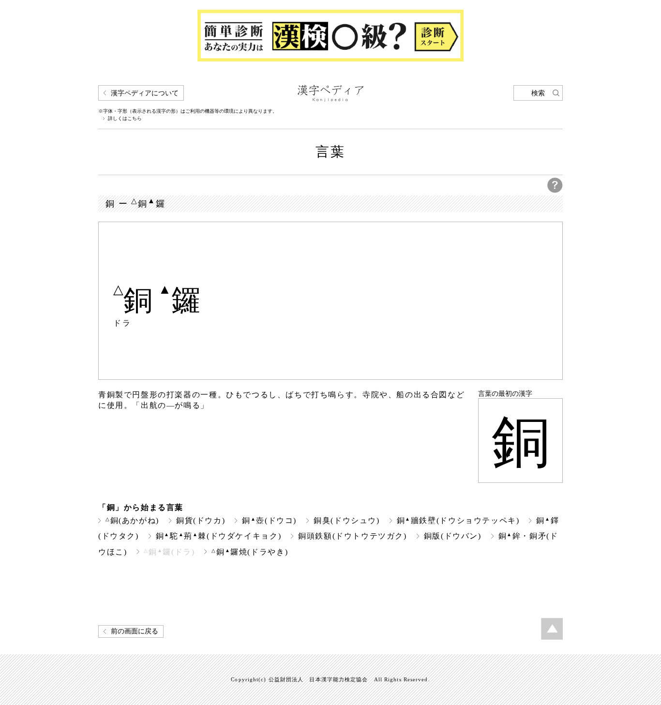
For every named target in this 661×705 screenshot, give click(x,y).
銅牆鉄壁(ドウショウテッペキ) (458, 520)
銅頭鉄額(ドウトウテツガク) (352, 536)
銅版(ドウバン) (452, 536)
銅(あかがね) (132, 520)
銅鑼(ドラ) (169, 552)
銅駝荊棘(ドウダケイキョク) (218, 536)
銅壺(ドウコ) (269, 520)
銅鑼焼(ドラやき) (249, 552)
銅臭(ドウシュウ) (347, 520)
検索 (538, 93)
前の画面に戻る (134, 631)
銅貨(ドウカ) (200, 520)
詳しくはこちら (125, 118)
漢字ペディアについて (145, 93)
